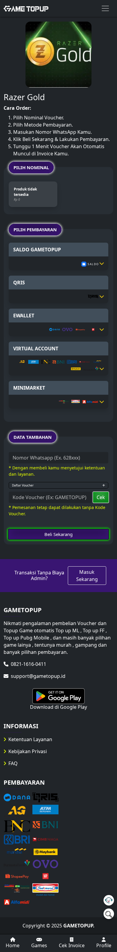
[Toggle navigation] (105, 8)
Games (39, 945)
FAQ (13, 763)
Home (13, 945)
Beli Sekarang (58, 534)
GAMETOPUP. (78, 925)
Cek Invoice (72, 945)
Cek (101, 497)
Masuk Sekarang (87, 575)
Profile (103, 945)
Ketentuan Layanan (30, 739)
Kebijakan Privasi (27, 751)
